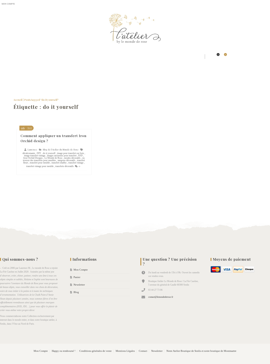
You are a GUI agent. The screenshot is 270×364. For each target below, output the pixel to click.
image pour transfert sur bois (70, 153)
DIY (39, 153)
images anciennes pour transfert (61, 155)
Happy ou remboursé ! (63, 351)
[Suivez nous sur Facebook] (250, 4)
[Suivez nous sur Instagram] (258, 4)
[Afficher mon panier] (223, 57)
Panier (21, 4)
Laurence (32, 149)
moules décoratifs (72, 158)
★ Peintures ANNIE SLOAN (149, 56)
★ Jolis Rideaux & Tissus (77, 56)
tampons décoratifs (66, 160)
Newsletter (34, 4)
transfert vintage (75, 162)
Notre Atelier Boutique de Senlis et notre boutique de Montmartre (201, 351)
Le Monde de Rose (53, 158)
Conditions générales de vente (95, 351)
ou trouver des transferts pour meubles (54, 159)
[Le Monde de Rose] (135, 29)
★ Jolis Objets (112, 56)
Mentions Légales (125, 351)
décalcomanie (29, 153)
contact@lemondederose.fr (160, 297)
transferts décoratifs (64, 166)
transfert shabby (59, 162)
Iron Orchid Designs (33, 158)
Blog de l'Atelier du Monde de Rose (60, 149)
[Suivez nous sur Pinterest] (266, 4)
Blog (46, 4)
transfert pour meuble (40, 162)
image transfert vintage (34, 155)
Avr (26, 128)
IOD (80, 155)
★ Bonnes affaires (188, 56)
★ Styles (45, 56)
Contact (143, 351)
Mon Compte (8, 4)
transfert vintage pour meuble (40, 166)
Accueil (17, 99)
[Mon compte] (209, 57)
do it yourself (49, 153)
